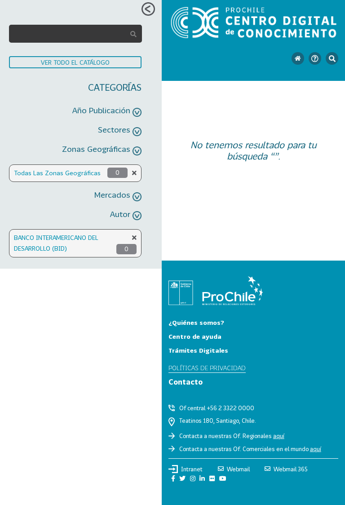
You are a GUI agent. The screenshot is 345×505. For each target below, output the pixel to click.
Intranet (192, 469)
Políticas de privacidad (207, 368)
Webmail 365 (291, 469)
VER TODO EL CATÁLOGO (75, 62)
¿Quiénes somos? (196, 322)
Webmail (238, 469)
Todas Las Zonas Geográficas (57, 173)
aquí (278, 435)
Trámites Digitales (198, 350)
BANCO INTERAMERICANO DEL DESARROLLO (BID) (56, 243)
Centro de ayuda (194, 336)
